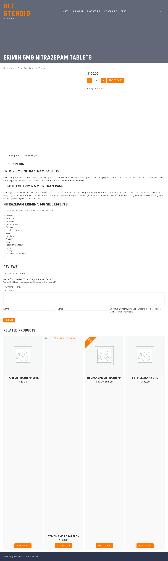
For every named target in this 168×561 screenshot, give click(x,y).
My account (110, 11)
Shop (123, 11)
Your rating (9, 287)
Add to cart (115, 80)
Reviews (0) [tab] (31, 155)
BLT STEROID (16, 10)
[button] (154, 11)
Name (6, 309)
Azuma (35, 556)
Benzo (13, 68)
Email (61, 309)
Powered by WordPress (13, 556)
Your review (9, 290)
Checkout (78, 11)
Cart (66, 11)
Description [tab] (13, 155)
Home (6, 68)
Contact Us (93, 11)
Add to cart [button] (23, 545)
